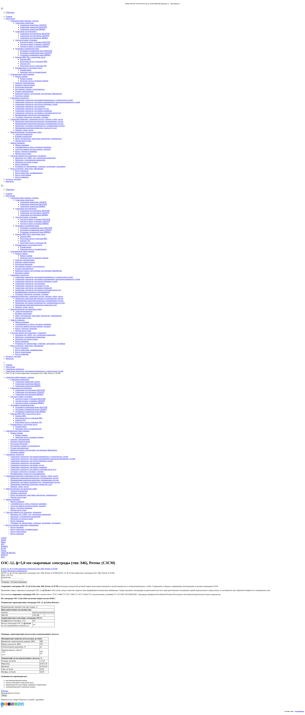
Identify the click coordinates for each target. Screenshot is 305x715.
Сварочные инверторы (24, 23)
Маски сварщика (22, 145)
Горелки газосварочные (24, 83)
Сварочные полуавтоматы (26, 31)
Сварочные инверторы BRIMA (32, 29)
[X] (9, 704)
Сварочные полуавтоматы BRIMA (34, 38)
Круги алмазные (22, 177)
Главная (9, 16)
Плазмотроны (25, 70)
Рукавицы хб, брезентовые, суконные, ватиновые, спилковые (40, 166)
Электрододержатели (24, 134)
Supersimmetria (299, 711)
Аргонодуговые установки (26, 40)
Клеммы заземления (23, 136)
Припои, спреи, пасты (24, 130)
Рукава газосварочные (24, 91)
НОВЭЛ (4, 555)
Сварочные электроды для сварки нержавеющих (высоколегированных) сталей (47, 102)
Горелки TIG (25, 64)
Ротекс (3, 551)
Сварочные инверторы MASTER (33, 27)
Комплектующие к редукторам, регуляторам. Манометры (38, 94)
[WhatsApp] (15, 704)
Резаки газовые (21, 76)
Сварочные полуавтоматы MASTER (35, 34)
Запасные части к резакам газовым (34, 81)
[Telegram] (22, 704)
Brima (3, 542)
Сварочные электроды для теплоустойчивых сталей (36, 104)
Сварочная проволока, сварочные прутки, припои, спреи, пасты (36, 119)
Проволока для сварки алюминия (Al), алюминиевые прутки (40, 126)
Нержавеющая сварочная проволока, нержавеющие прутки (39, 124)
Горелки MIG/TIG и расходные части (30, 57)
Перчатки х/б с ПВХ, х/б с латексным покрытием (35, 158)
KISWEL (4, 546)
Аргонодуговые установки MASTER (35, 42)
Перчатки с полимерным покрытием (30, 160)
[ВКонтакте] (2, 704)
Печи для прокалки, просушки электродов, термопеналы (38, 139)
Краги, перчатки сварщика (26, 151)
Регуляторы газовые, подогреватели (30, 89)
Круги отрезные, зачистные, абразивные (26, 169)
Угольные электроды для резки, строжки (31, 117)
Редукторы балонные (24, 87)
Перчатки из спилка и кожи (26, 162)
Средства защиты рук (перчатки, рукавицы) (28, 156)
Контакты (10, 181)
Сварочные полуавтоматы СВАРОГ (34, 36)
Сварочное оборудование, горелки (24, 21)
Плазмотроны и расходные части (28, 68)
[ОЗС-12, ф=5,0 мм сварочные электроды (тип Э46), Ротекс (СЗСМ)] (29, 573)
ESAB (3, 548)
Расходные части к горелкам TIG (33, 66)
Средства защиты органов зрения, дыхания (32, 149)
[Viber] (12, 704)
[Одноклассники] (5, 704)
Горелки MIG (25, 59)
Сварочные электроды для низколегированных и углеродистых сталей (44, 100)
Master (3, 540)
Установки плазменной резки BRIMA (35, 55)
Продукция (10, 19)
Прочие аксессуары (23, 141)
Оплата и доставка (13, 179)
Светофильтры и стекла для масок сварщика (33, 147)
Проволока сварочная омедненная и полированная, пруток (39, 121)
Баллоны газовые (22, 96)
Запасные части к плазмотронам (33, 72)
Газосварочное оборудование (22, 74)
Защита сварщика (17, 143)
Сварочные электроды (19, 98)
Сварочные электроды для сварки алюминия (33, 111)
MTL (3, 557)
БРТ (2, 544)
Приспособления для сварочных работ (26, 132)
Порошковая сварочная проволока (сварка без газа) (36, 128)
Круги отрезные (21, 171)
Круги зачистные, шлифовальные (29, 173)
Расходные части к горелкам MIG (33, 61)
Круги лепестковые (23, 175)
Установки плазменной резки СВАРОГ (36, 53)
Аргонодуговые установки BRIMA (34, 46)
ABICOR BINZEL (8, 553)
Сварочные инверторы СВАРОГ (33, 25)
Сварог (4, 538)
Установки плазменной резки (27, 49)
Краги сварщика (22, 164)
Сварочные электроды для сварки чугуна (32, 109)
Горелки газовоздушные (25, 85)
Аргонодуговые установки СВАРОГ (35, 44)
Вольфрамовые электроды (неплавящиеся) (32, 115)
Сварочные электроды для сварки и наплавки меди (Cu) (38, 113)
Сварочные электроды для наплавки (30, 106)
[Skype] (19, 704)
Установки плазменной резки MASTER (36, 51)
